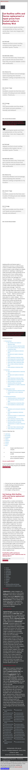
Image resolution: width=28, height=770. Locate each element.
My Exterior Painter (19, 724)
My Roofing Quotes (19, 718)
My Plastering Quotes (20, 739)
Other (6, 407)
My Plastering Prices (8, 724)
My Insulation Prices (8, 737)
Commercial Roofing (10, 396)
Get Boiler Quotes (8, 734)
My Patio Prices (7, 732)
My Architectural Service (8, 742)
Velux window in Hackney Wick (15, 367)
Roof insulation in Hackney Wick (16, 360)
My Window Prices (19, 714)
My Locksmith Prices (19, 742)
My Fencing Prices (19, 713)
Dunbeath (7, 437)
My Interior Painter (8, 729)
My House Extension (8, 727)
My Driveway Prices (19, 732)
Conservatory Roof (10, 389)
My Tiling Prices (7, 730)
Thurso (7, 443)
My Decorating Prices (20, 735)
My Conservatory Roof (8, 739)
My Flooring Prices (19, 730)
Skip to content (4, 1)
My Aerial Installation (19, 725)
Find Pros (4, 560)
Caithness (7, 434)
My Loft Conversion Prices (8, 722)
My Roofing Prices (19, 737)
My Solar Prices (18, 710)
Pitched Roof (8, 341)
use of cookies (18, 767)
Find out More (6, 467)
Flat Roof (7, 370)
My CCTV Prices (18, 721)
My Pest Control (18, 729)
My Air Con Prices (8, 725)
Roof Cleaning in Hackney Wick (15, 357)
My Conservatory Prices (8, 710)
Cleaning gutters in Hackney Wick (16, 390)
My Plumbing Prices (8, 713)
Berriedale (7, 435)
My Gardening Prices (19, 734)
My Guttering (7, 719)
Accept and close (5, 768)
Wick (6, 445)
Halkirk (7, 439)
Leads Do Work (6, 760)
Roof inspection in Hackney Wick (16, 359)
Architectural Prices (19, 716)
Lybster (7, 442)
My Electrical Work (8, 718)
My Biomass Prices (8, 735)
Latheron (7, 440)
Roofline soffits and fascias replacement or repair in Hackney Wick (16, 384)
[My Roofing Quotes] (11, 5)
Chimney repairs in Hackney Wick (16, 346)
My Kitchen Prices (8, 714)
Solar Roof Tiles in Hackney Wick (16, 362)
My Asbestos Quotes (20, 727)
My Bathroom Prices (19, 719)
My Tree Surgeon (8, 716)
